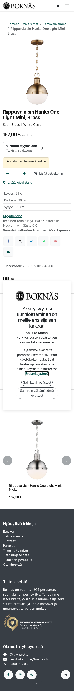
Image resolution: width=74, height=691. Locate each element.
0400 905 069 (19, 664)
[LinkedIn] (32, 241)
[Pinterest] (55, 241)
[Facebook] (8, 241)
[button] (7, 460)
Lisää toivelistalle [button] (20, 182)
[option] (37, 460)
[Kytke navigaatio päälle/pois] (67, 6)
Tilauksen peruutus (17, 560)
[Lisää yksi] (24, 173)
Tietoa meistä (13, 536)
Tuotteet (12, 24)
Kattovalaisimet (54, 24)
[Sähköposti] (8, 251)
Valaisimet (30, 24)
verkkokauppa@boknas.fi (29, 659)
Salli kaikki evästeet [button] (37, 382)
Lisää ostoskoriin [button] (50, 173)
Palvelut (9, 546)
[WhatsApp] (43, 241)
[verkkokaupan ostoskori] (58, 6)
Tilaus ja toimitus (16, 550)
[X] (20, 241)
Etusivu (8, 531)
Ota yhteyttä (12, 564)
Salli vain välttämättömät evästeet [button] (37, 393)
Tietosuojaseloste (16, 555)
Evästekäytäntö (36, 374)
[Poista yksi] (7, 173)
